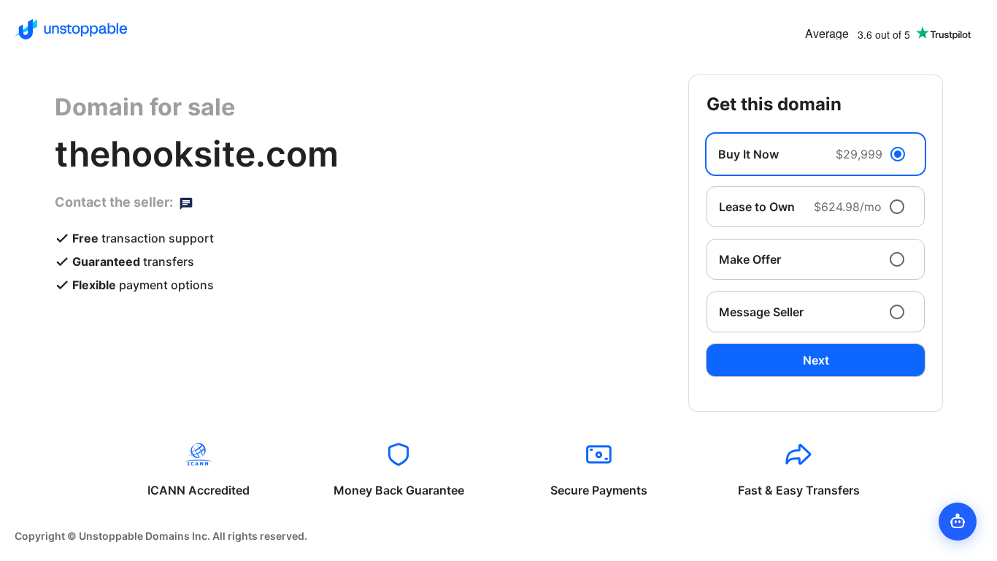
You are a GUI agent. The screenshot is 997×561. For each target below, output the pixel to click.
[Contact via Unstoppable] (186, 202)
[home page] (71, 29)
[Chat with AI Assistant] (958, 522)
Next (816, 360)
